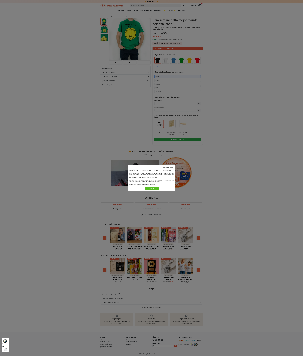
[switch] (5, 350)
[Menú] (8, 339)
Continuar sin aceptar (167, 167)
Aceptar (151, 188)
